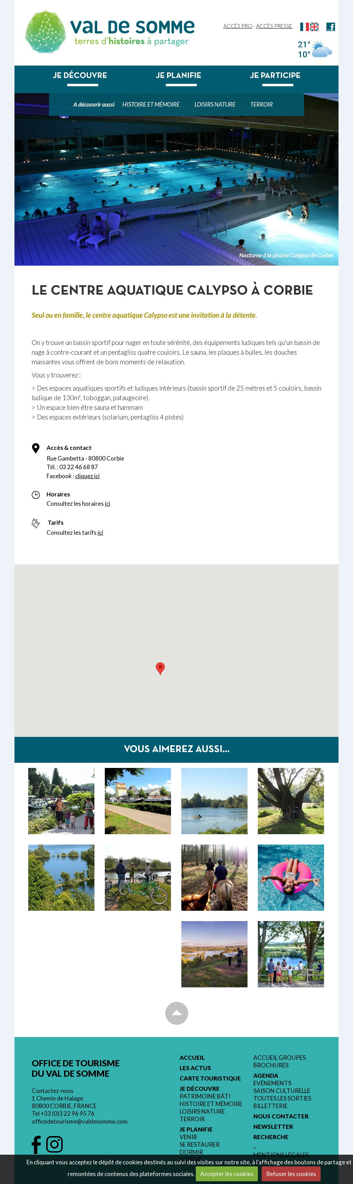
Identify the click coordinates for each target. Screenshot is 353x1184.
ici (107, 503)
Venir (188, 1137)
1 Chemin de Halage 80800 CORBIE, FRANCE (64, 1102)
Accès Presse (274, 26)
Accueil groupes (279, 1057)
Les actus (195, 1068)
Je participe (275, 76)
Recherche (271, 1137)
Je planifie (178, 76)
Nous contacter (281, 1116)
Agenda (266, 1075)
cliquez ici (87, 476)
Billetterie (270, 1106)
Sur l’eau (61, 794)
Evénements (272, 1083)
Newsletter (273, 1126)
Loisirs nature (214, 104)
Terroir (261, 104)
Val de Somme (132, 27)
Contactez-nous (52, 1090)
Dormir (191, 1152)
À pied (61, 871)
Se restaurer (200, 1144)
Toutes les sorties (282, 1098)
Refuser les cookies (291, 1173)
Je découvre (80, 76)
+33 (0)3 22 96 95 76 (67, 1113)
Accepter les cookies (226, 1173)
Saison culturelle (281, 1090)
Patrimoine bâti (205, 1096)
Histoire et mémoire (151, 104)
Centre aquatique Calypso (290, 879)
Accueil (192, 1057)
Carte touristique (210, 1078)
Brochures (271, 1065)
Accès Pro (237, 26)
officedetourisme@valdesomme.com (80, 1121)
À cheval (215, 871)
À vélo (138, 871)
